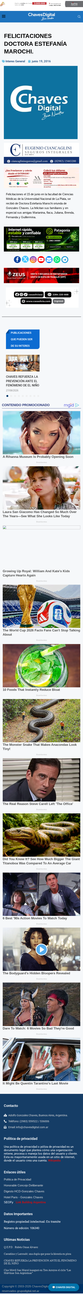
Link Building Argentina (31, 1202)
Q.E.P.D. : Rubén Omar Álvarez (21, 1247)
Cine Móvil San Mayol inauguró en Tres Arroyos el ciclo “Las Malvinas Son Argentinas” (37, 1272)
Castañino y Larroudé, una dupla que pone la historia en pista (37, 1253)
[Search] (79, 16)
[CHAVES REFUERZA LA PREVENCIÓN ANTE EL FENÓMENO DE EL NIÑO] (23, 363)
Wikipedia (54, 1160)
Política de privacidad (20, 1139)
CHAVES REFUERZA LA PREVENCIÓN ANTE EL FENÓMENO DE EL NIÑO (22, 381)
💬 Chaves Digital (63, 1287)
